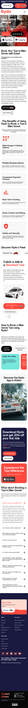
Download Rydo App (10, 311)
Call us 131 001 (6, 112)
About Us (3, 620)
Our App (3, 622)
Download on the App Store (20, 349)
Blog (2, 625)
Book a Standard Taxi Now (11, 306)
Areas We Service (5, 627)
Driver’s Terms (4, 643)
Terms (2, 641)
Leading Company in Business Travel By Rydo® (14, 699)
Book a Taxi (6, 107)
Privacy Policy (4, 646)
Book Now (6, 610)
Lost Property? (5, 639)
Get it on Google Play (6, 348)
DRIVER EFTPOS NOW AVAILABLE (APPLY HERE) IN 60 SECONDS (12, 2)
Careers (3, 632)
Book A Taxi (18, 5)
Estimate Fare (18, 630)
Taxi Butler (17, 627)
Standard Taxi (7, 253)
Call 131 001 (6, 5)
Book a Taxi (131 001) (20, 620)
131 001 (8, 446)
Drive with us (4, 630)
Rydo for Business (19, 625)
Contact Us (4, 648)
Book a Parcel (18, 622)
